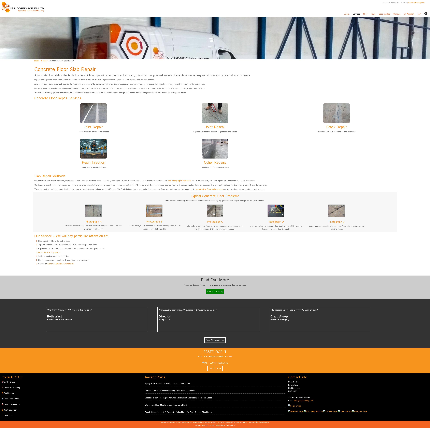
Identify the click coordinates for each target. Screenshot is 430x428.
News (373, 14)
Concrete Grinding (12, 387)
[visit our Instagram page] (360, 412)
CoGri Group (9, 382)
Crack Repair (336, 127)
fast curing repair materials (179, 180)
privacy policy (254, 422)
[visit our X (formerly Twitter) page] (313, 412)
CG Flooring (9, 393)
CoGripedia (9, 415)
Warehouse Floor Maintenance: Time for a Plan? (166, 405)
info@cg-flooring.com (416, 2)
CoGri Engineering (12, 404)
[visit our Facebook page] (296, 412)
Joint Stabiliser (10, 410)
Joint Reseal (215, 127)
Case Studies (384, 14)
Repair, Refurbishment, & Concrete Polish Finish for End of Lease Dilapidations (179, 412)
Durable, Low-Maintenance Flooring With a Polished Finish (170, 390)
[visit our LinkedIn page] (345, 412)
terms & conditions (240, 422)
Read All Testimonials (215, 340)
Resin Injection (93, 162)
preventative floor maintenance (209, 189)
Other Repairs (215, 162)
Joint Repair (93, 127)
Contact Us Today (215, 291)
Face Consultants (11, 398)
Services (356, 14)
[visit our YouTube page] (330, 412)
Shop (365, 14)
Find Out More (215, 368)
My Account (409, 14)
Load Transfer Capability (48, 252)
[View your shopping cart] (419, 14)
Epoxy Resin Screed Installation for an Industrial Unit (168, 383)
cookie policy (264, 422)
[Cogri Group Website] (301, 406)
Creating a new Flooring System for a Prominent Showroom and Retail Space (178, 398)
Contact (396, 14)
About (346, 14)
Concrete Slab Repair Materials (60, 264)
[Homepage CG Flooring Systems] (22, 7)
